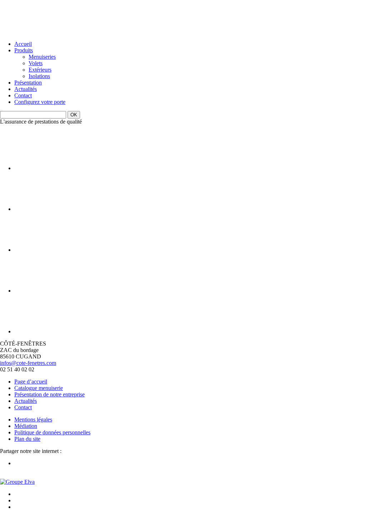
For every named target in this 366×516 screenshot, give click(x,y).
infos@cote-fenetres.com (28, 363)
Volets (36, 63)
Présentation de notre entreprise (49, 394)
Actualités (25, 89)
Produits (23, 50)
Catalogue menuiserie (38, 388)
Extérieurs (40, 70)
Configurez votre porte (39, 102)
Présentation (28, 82)
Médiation (25, 426)
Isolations (39, 76)
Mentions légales (33, 419)
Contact (23, 95)
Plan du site (27, 439)
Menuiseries (42, 57)
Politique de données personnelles (52, 432)
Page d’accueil (30, 381)
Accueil (23, 44)
